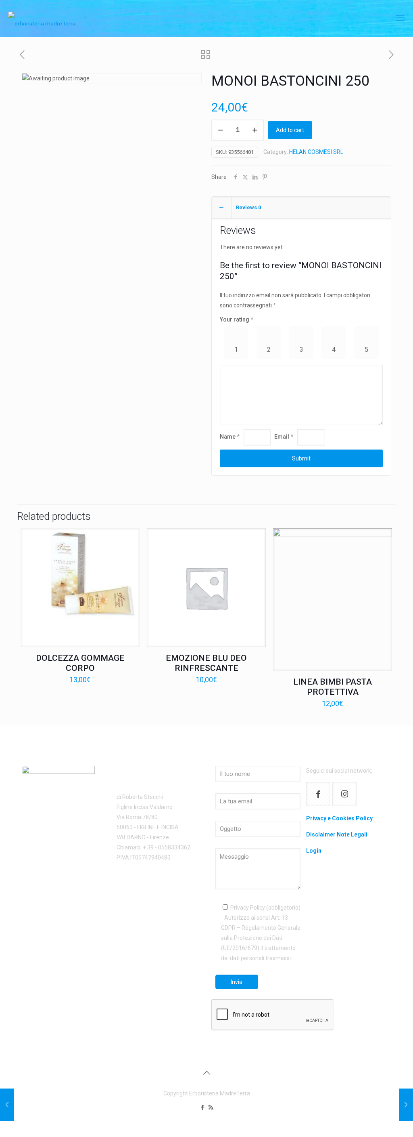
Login (313, 850)
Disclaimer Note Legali (336, 834)
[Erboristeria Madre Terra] (42, 18)
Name (230, 436)
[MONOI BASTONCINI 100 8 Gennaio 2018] (7, 1105)
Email (283, 436)
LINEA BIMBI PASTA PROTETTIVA (332, 687)
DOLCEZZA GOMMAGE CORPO (80, 663)
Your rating (236, 319)
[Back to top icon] (206, 1072)
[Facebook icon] (202, 1107)
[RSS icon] (211, 1107)
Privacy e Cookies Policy (339, 818)
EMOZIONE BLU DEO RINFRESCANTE (206, 663)
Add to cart (290, 130)
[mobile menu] (400, 18)
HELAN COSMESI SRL (316, 152)
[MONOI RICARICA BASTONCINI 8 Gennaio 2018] (406, 1105)
